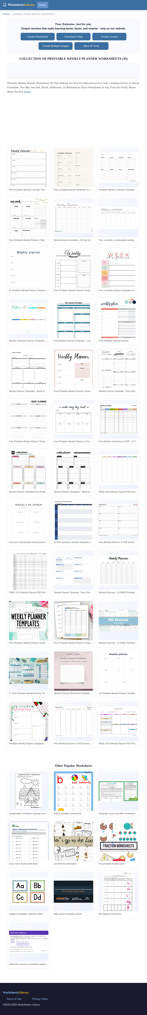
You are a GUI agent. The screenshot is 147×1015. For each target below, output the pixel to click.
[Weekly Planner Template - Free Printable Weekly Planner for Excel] (118, 374)
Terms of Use (14, 998)
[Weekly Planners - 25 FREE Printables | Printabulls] (118, 570)
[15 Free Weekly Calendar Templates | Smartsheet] (73, 527)
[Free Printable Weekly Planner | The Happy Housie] (73, 419)
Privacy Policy (40, 998)
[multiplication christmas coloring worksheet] (28, 791)
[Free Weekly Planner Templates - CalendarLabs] (73, 324)
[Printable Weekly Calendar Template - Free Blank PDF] (118, 167)
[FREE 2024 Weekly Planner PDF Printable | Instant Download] (118, 469)
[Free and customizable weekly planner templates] (28, 528)
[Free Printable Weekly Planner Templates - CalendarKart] (73, 276)
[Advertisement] (73, 121)
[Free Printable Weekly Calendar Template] (28, 173)
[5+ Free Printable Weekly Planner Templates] (28, 671)
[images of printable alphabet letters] (28, 892)
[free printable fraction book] (118, 847)
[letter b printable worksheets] (73, 797)
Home (42, 4)
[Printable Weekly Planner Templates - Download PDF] (28, 729)
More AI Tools (91, 45)
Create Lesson (109, 36)
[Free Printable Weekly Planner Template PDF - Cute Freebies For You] (28, 620)
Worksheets (16, 992)
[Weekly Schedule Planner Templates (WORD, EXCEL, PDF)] (28, 318)
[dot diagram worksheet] (118, 893)
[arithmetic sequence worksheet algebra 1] (28, 942)
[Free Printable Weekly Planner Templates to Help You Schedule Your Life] (73, 620)
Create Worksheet (37, 36)
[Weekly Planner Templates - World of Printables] (28, 374)
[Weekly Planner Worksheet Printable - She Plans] (73, 671)
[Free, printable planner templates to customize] (73, 175)
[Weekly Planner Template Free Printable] (28, 475)
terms (27, 91)
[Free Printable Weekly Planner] (118, 324)
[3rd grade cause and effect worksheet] (118, 791)
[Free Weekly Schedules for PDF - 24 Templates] (118, 419)
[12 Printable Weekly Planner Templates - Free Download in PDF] (28, 276)
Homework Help (74, 36)
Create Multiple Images (55, 45)
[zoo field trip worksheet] (73, 841)
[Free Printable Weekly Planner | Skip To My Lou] (28, 222)
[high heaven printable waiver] (73, 892)
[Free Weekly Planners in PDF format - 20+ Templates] (118, 519)
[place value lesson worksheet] (28, 847)
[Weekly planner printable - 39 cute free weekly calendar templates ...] (73, 218)
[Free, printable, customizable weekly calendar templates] (118, 218)
